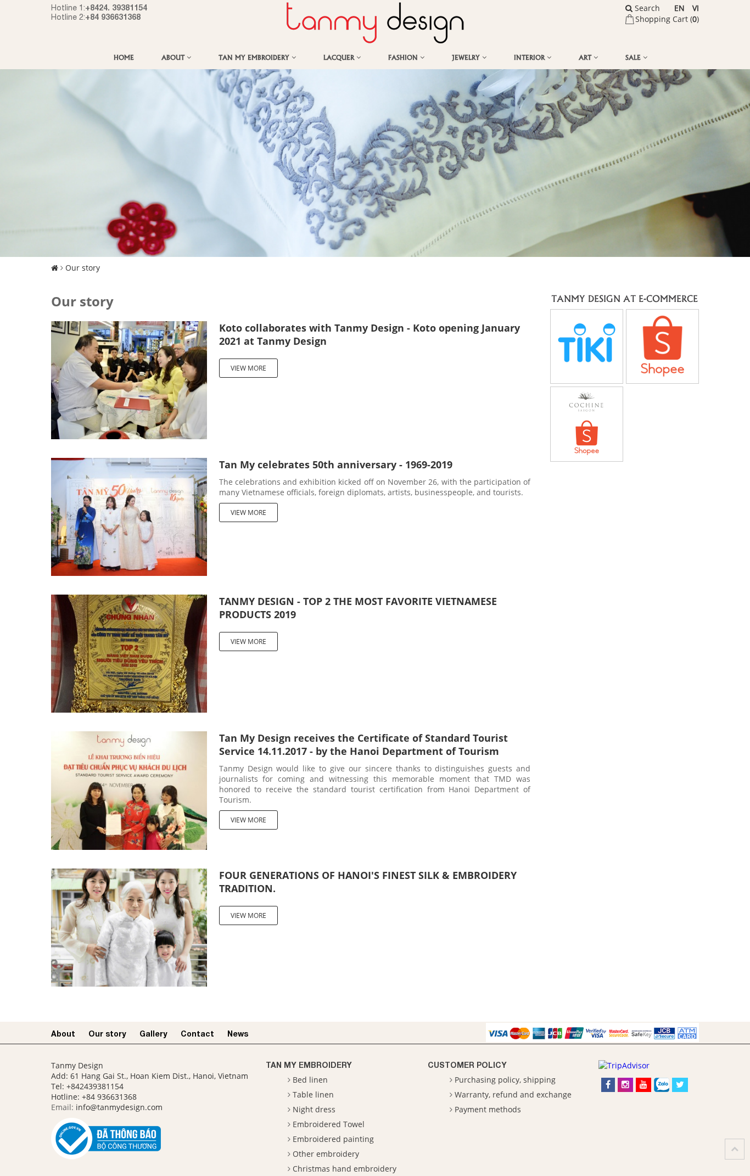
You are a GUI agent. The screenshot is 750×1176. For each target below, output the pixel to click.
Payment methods (488, 1109)
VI (695, 8)
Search (646, 8)
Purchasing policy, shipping (505, 1079)
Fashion (404, 57)
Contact (197, 1033)
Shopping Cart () (667, 19)
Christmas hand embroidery (344, 1168)
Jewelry (467, 57)
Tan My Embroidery (255, 57)
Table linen (313, 1094)
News (237, 1033)
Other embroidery (326, 1154)
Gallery (153, 1033)
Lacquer (339, 57)
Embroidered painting (333, 1139)
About (174, 57)
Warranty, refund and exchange (513, 1094)
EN (679, 8)
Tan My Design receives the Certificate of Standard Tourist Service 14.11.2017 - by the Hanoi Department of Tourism (363, 744)
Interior (530, 57)
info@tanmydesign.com (119, 1107)
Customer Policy (467, 1064)
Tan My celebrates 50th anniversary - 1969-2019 (335, 464)
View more (248, 368)
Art (586, 57)
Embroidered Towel (329, 1124)
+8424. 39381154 (116, 7)
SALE (634, 57)
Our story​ (82, 267)
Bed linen (310, 1079)
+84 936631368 (113, 16)
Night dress (314, 1109)
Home (124, 57)
